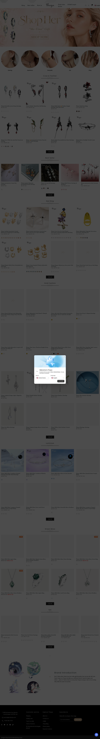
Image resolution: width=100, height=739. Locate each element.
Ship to (37, 375)
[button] (42, 378)
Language (53, 375)
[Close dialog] (64, 356)
